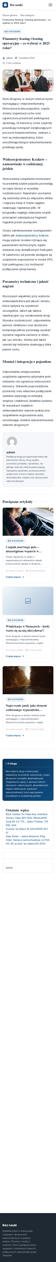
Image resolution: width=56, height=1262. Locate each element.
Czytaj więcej (13, 577)
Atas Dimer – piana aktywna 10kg (25, 836)
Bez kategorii (12, 31)
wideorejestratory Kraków (32, 235)
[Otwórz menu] (50, 5)
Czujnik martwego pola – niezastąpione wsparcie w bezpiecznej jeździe (22, 551)
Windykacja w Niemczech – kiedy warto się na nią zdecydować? (28, 628)
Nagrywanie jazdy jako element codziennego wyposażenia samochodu (26, 709)
